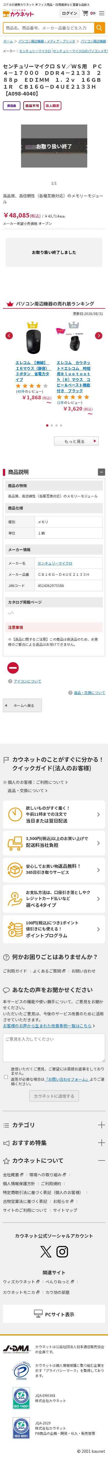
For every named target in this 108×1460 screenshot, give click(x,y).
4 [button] (61, 425)
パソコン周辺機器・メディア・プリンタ (46, 41)
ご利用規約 (51, 1183)
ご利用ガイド (15, 971)
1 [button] (47, 425)
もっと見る (75, 441)
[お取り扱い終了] (54, 115)
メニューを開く (101, 13)
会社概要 (11, 1174)
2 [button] (52, 425)
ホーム (8, 41)
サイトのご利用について (25, 1210)
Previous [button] (9, 335)
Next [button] (99, 335)
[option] (33, 362)
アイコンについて (27, 681)
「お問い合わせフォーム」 (67, 1079)
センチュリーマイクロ (35, 50)
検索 (99, 28)
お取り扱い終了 (54, 145)
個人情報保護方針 (19, 1183)
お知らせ (61, 1201)
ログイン (69, 13)
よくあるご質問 (47, 971)
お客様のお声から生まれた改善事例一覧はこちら (47, 1026)
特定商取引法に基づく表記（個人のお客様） (43, 1192)
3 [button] (56, 425)
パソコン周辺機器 (93, 41)
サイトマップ (65, 1210)
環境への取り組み (45, 1174)
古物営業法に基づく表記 (25, 1201)
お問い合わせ (83, 971)
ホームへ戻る (24, 705)
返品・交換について (89, 692)
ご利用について (50, 782)
